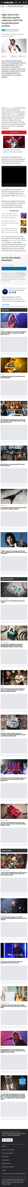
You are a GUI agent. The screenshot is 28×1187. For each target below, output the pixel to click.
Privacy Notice (22, 274)
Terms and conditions (7, 1153)
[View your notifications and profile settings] (16, 2)
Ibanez (15, 114)
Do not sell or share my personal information (13, 1173)
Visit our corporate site (14, 1135)
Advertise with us (6, 1163)
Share (5, 56)
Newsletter (23, 56)
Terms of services (20, 273)
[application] (14, 175)
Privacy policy (5, 1156)
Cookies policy (5, 1160)
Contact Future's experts (8, 1149)
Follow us (15, 56)
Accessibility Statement (8, 1167)
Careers (4, 1170)
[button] (2, 2)
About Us (4, 1146)
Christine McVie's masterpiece (16, 6)
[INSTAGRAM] (10, 292)
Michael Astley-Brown (13, 29)
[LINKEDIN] (13, 292)
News (3, 30)
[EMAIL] (15, 292)
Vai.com (9, 108)
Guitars (3, 10)
